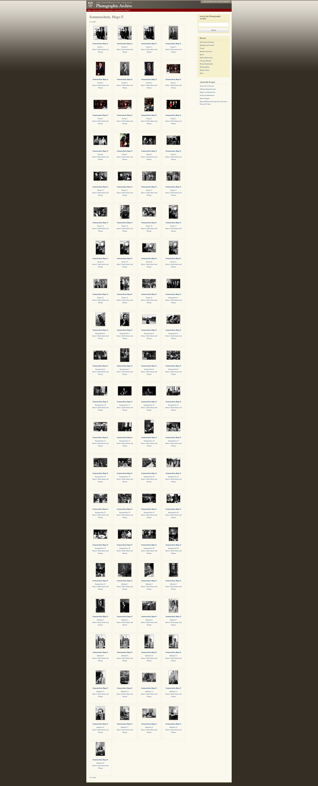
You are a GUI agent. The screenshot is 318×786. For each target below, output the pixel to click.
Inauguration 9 (173, 369)
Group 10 (100, 190)
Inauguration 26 (173, 512)
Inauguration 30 (173, 548)
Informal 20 (100, 763)
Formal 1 (173, 47)
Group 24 (149, 297)
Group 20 (149, 262)
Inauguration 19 (124, 476)
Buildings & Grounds (207, 45)
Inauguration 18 (100, 476)
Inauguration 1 (173, 297)
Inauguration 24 (124, 512)
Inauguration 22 (100, 512)
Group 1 (173, 83)
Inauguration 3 (125, 333)
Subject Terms (204, 70)
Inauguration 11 (124, 405)
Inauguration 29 (149, 548)
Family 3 (149, 47)
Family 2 (125, 47)
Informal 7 (173, 620)
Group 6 (100, 154)
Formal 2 (100, 83)
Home (90, 10)
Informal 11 (173, 655)
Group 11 (125, 190)
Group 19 (125, 262)
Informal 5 (124, 620)
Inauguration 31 (100, 584)
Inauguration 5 (173, 333)
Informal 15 (173, 691)
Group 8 (149, 154)
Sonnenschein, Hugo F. (100, 43)
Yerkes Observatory (206, 57)
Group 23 (125, 297)
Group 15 (125, 226)
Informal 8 (100, 655)
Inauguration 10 (100, 405)
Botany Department (206, 64)
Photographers (204, 67)
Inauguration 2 (100, 333)
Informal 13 (125, 691)
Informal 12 (100, 691)
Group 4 (149, 118)
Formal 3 (125, 83)
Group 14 (100, 226)
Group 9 (173, 154)
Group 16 (149, 226)
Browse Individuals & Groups (103, 10)
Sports (202, 54)
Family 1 (100, 47)
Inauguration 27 (100, 548)
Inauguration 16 (149, 441)
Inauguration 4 (149, 333)
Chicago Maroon (205, 61)
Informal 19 (173, 727)
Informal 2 (149, 584)
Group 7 (124, 154)
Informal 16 (100, 727)
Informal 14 (149, 691)
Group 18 (100, 262)
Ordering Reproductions (208, 89)
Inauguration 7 (125, 369)
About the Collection (207, 86)
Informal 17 (125, 727)
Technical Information (207, 95)
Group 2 (100, 118)
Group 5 (173, 118)
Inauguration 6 (100, 369)
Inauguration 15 (124, 441)
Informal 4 (100, 620)
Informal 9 (124, 655)
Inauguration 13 (173, 405)
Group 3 (124, 118)
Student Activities (206, 51)
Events (202, 48)
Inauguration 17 (173, 441)
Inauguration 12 (149, 405)
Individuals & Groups (207, 42)
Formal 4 (149, 83)
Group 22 (100, 297)
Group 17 (173, 226)
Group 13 (173, 190)
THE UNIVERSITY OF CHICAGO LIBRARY (216, 1)
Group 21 (173, 262)
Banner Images (205, 98)
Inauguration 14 (100, 441)
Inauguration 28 (124, 548)
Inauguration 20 (149, 476)
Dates (201, 73)
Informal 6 (149, 620)
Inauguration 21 (173, 476)
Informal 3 (173, 584)
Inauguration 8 (149, 369)
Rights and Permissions (207, 92)
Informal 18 (149, 727)
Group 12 (149, 190)
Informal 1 (124, 584)
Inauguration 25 (149, 512)
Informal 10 (149, 655)
